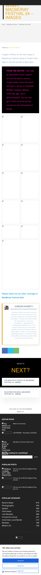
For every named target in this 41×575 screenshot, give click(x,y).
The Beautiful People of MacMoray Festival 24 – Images (19, 381)
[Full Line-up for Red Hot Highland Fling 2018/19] (6, 472)
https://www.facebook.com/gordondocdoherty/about (24, 309)
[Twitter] (10, 351)
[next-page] (6, 400)
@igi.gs (20, 412)
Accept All (20, 561)
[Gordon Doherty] (7, 324)
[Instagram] (23, 341)
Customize (20, 566)
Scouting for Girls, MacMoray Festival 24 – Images (17, 393)
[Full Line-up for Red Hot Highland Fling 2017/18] (6, 489)
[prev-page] (3, 400)
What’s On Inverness (19, 424)
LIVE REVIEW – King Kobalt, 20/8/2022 (25, 433)
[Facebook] (5, 351)
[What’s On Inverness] (6, 427)
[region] (20, 560)
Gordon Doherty (14, 47)
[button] (3, 2)
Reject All (20, 571)
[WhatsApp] (16, 351)
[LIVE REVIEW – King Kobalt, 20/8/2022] (6, 435)
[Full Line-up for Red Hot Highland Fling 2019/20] (6, 480)
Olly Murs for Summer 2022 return (23, 442)
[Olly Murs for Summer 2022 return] (6, 449)
